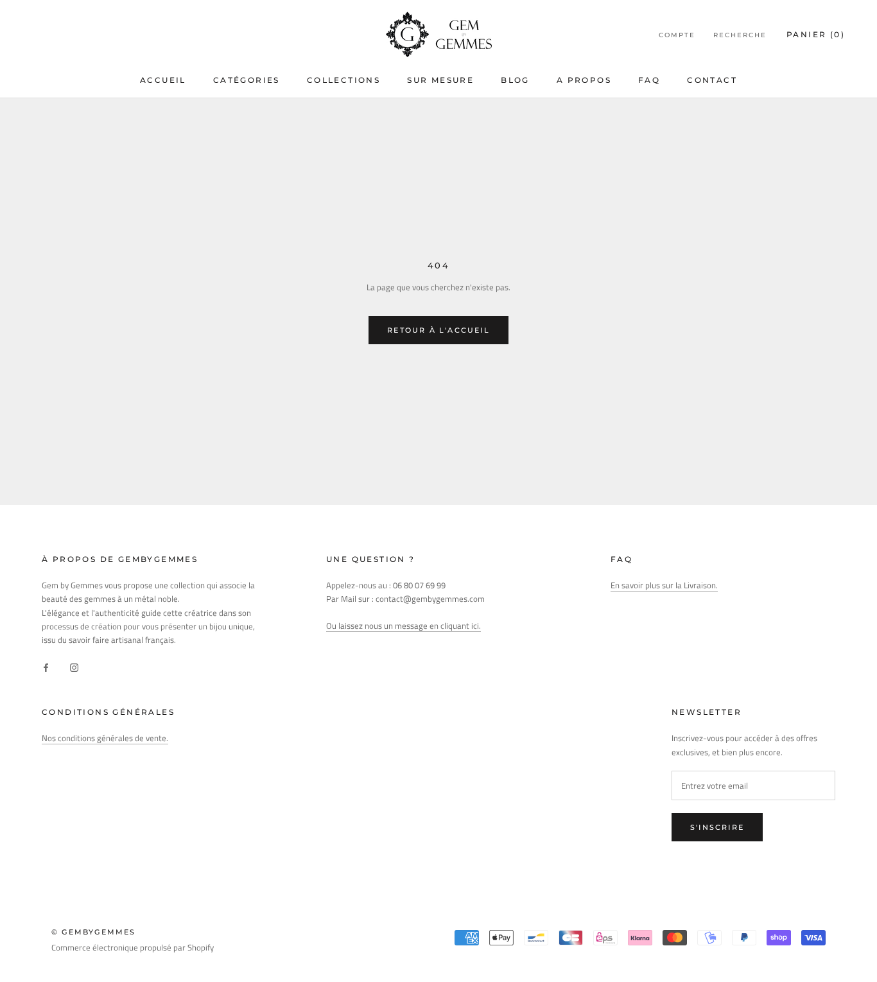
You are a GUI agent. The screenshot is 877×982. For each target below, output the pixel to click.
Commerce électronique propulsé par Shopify (132, 947)
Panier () (815, 34)
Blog (515, 80)
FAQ (649, 80)
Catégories (246, 80)
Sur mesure (440, 80)
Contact (712, 80)
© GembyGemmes (93, 931)
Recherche (740, 35)
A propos (584, 80)
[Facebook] (46, 667)
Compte (677, 35)
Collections (343, 80)
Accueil (163, 80)
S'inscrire (717, 827)
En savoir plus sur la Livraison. (664, 585)
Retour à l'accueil (438, 330)
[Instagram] (74, 667)
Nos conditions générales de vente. (105, 738)
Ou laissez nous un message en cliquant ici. (403, 625)
